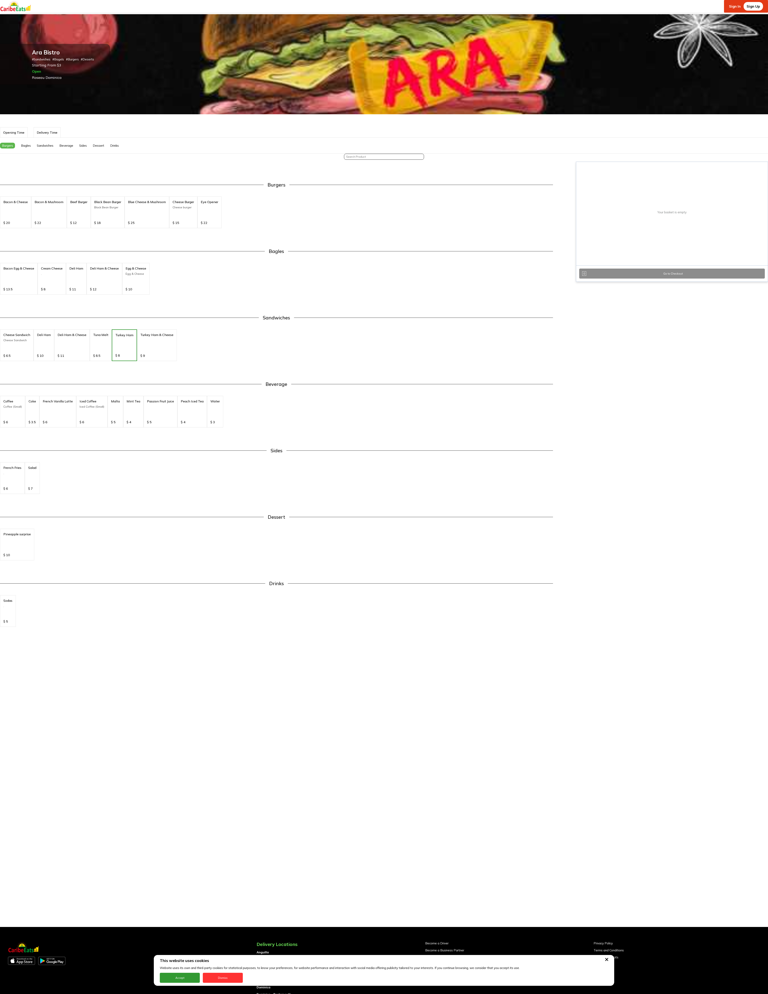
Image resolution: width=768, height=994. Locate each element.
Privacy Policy (603, 943)
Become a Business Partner (444, 950)
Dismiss (223, 977)
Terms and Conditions (609, 950)
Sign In (735, 6)
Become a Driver (437, 943)
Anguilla (263, 952)
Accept (179, 977)
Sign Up (753, 6)
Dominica (263, 987)
